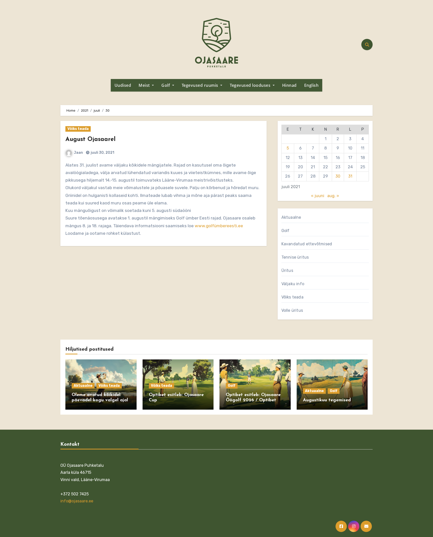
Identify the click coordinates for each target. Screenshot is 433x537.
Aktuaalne (291, 217)
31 (350, 176)
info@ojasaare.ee (76, 501)
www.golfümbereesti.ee (219, 225)
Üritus (287, 270)
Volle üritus (292, 310)
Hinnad (289, 85)
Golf (166, 85)
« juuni (317, 195)
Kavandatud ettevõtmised (306, 244)
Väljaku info (292, 283)
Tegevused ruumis (201, 85)
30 (338, 176)
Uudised (123, 85)
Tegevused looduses (251, 85)
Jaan (78, 152)
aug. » (333, 195)
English (311, 85)
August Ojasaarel (90, 139)
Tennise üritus (295, 257)
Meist (145, 85)
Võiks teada (78, 129)
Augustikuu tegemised (327, 400)
